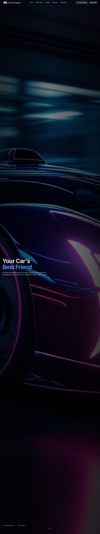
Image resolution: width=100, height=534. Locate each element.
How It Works (39, 2)
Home (31, 2)
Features (47, 2)
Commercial (63, 2)
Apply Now (93, 2)
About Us (55, 2)
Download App (83, 2)
